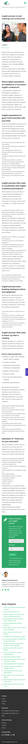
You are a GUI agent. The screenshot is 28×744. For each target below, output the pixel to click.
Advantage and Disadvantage (12, 657)
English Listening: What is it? (11, 612)
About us (4, 722)
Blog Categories (9, 604)
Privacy (4, 728)
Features (4, 701)
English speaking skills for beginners (13, 663)
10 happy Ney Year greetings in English (14, 636)
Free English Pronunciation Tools (10, 713)
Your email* (12, 537)
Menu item (6, 47)
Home (3, 698)
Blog (3, 715)
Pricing (3, 703)
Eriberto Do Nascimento (10, 22)
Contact (4, 725)
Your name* (12, 545)
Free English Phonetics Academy (10, 710)
